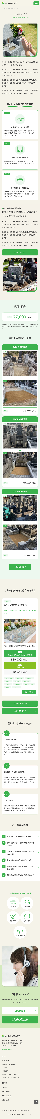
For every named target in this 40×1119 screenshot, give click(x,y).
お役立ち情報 (5, 1091)
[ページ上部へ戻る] (36, 1102)
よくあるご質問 (6, 1095)
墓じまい (6, 1071)
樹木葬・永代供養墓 (9, 1064)
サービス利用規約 (25, 1110)
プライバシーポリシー (9, 1110)
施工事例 (4, 1083)
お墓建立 (6, 1067)
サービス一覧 (5, 1060)
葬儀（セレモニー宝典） (10, 1074)
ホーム (4, 1056)
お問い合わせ (5, 1100)
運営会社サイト (8, 1049)
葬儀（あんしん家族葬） (10, 1077)
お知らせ (4, 1087)
